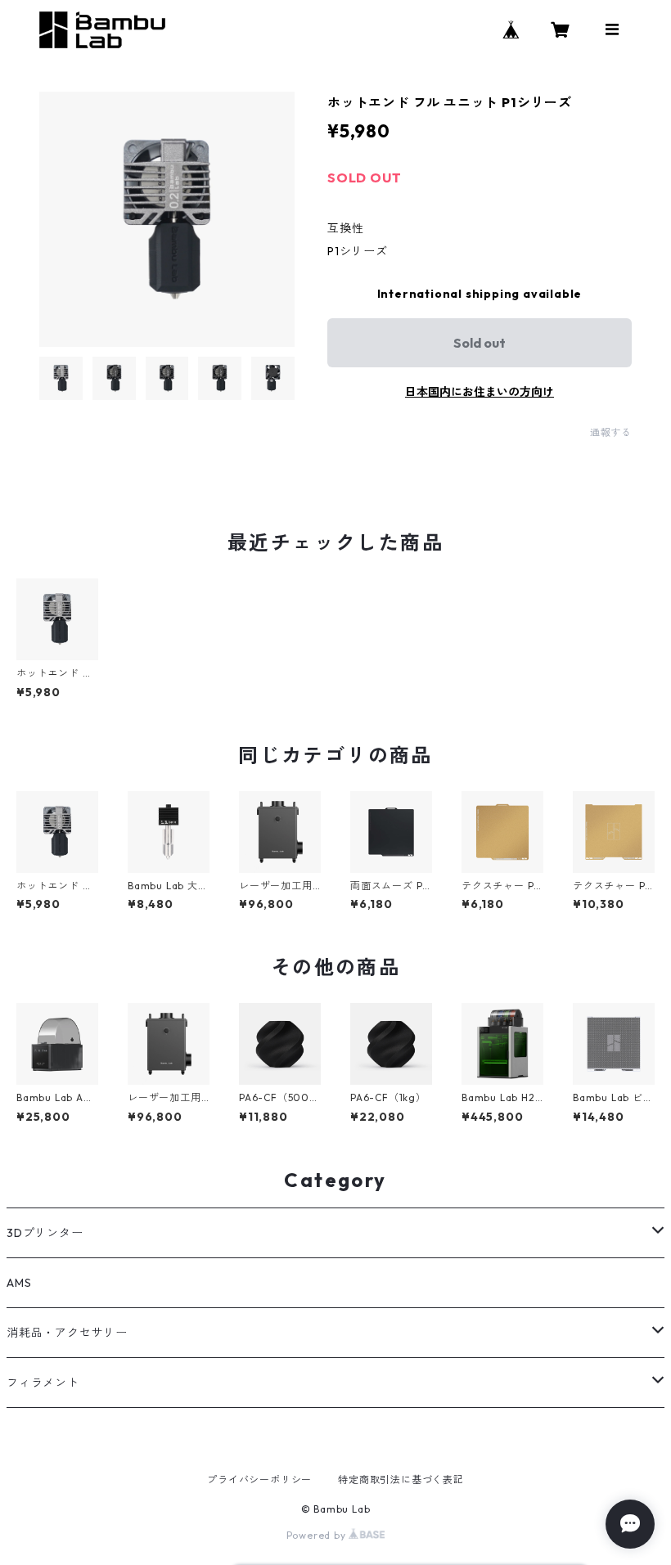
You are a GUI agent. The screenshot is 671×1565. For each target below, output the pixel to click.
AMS (19, 1282)
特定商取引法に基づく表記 (401, 1479)
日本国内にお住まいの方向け (479, 392)
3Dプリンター (45, 1232)
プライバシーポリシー (259, 1479)
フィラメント (43, 1382)
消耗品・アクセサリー (67, 1332)
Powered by (317, 1535)
